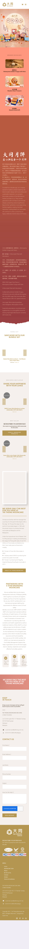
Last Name (5, 764)
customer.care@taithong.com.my (14, 729)
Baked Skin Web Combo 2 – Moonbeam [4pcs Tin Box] (14, 359)
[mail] (26, 917)
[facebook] (20, 917)
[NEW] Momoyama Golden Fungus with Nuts (14, 408)
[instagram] (17, 917)
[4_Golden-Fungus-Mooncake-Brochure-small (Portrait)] (14, 219)
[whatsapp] (23, 917)
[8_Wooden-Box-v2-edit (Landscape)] (14, 76)
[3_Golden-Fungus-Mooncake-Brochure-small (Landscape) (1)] (14, 60)
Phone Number (6, 773)
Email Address (6, 753)
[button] (4, 353)
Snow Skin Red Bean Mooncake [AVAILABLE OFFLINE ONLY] (14, 455)
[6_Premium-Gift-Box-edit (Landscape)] (14, 96)
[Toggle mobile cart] (22, 4)
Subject (4, 782)
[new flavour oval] (14, 122)
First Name (5, 744)
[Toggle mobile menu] (26, 4)
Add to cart (13, 349)
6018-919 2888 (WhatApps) (13, 731)
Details (14, 350)
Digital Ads (5, 914)
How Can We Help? (8, 791)
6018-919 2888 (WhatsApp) (13, 902)
